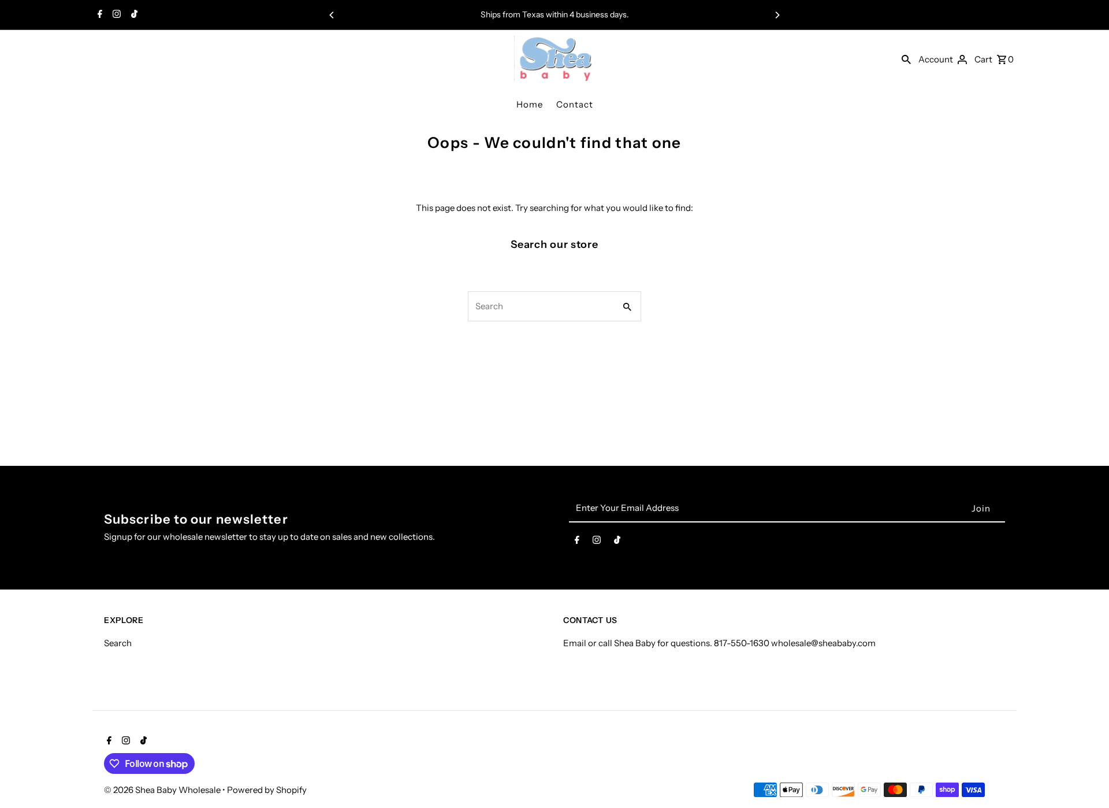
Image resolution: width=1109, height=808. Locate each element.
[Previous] (332, 15)
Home (529, 104)
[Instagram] (115, 15)
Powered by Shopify (267, 789)
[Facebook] (98, 15)
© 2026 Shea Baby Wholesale (163, 789)
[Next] (777, 15)
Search (118, 642)
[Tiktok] (132, 15)
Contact (574, 104)
